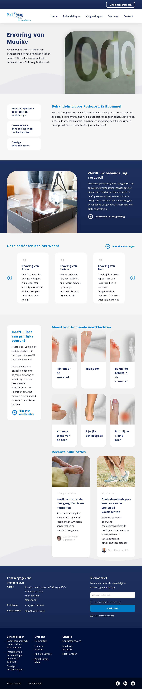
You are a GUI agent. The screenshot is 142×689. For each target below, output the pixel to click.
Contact (128, 16)
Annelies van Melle (41, 660)
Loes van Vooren (39, 648)
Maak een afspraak (121, 4)
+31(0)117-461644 (34, 605)
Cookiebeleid (35, 683)
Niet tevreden (69, 653)
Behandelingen (71, 16)
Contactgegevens (71, 640)
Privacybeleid (14, 683)
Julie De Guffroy (43, 653)
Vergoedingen (94, 16)
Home (54, 16)
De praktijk (41, 640)
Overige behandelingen (20, 144)
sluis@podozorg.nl (35, 611)
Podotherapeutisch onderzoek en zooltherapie (23, 112)
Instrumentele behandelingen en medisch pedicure (22, 129)
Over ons (113, 16)
